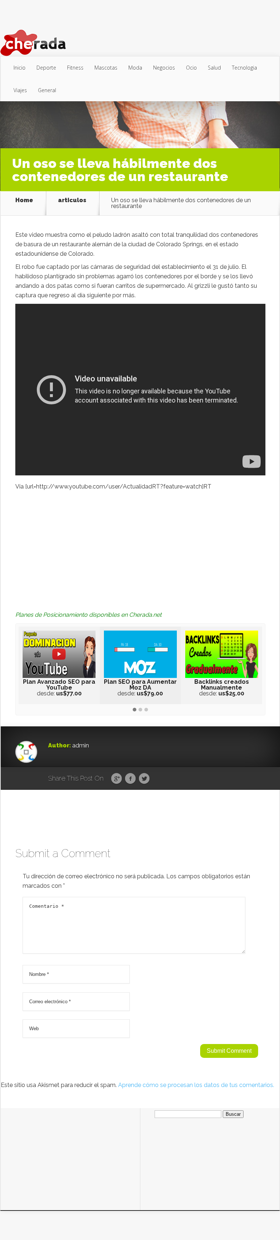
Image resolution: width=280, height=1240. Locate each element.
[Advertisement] (140, 546)
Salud (214, 67)
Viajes (20, 90)
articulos (72, 200)
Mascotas (105, 67)
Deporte (46, 67)
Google (116, 779)
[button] (134, 710)
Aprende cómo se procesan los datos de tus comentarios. (196, 1085)
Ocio (191, 67)
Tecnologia (244, 67)
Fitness (75, 67)
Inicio (19, 67)
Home (24, 200)
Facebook (130, 779)
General (47, 90)
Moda (135, 67)
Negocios (164, 67)
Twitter (144, 779)
